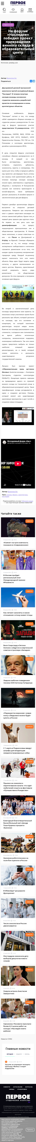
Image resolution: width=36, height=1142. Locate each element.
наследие (5, 496)
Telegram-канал (27, 501)
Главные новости (18, 1048)
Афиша (11, 1089)
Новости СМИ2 (6, 1039)
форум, (15, 495)
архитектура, (23, 495)
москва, (9, 495)
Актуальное (17, 1087)
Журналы (29, 1087)
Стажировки (22, 1089)
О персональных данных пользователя (18, 1106)
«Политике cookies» (10, 1126)
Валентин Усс (12, 78)
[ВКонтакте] (31, 81)
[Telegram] (34, 81)
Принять (30, 1130)
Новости (7, 1087)
